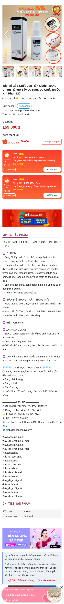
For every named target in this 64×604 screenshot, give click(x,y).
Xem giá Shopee (51, 141)
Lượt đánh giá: (28, 98)
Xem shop (24, 105)
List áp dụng (9, 169)
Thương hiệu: (9, 114)
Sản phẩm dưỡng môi (27, 110)
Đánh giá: (7, 98)
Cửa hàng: (8, 105)
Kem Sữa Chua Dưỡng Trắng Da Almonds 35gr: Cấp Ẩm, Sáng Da (19, 594)
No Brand (23, 114)
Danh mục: (8, 110)
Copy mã (52, 169)
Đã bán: (48, 98)
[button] (57, 34)
